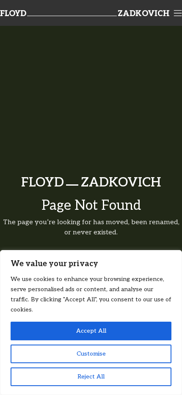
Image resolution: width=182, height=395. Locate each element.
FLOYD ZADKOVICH (91, 182)
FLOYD (13, 14)
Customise (91, 353)
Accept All (91, 330)
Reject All (91, 376)
